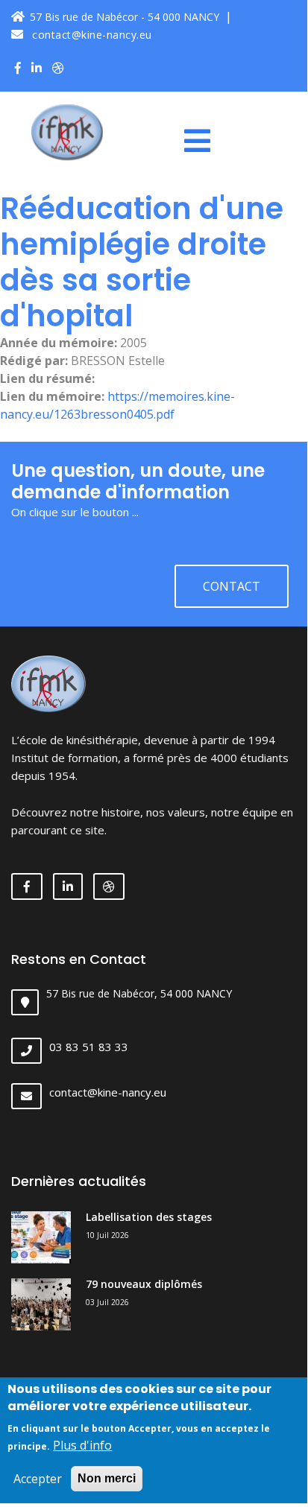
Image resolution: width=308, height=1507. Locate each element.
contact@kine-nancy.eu (90, 35)
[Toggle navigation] (202, 141)
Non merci (107, 1478)
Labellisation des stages (149, 1217)
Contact (231, 586)
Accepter (37, 1478)
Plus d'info (82, 1445)
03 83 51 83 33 (88, 1046)
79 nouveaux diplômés (144, 1284)
